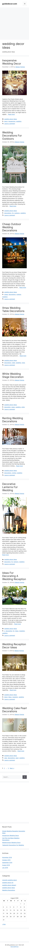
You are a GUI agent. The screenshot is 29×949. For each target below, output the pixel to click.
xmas (23, 362)
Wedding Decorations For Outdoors (12, 135)
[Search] (25, 777)
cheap (6, 294)
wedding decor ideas (10, 119)
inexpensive (11, 121)
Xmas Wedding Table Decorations (13, 309)
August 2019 (6, 865)
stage (13, 407)
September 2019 (7, 862)
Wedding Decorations (8, 890)
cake (5, 758)
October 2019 (6, 860)
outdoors (17, 213)
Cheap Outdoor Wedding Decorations (11, 227)
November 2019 (7, 857)
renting (14, 473)
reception (22, 631)
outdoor (18, 294)
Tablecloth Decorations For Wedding (13, 845)
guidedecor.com (9, 4)
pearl (17, 758)
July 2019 (5, 867)
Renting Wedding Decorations (12, 420)
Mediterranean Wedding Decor (11, 842)
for (13, 213)
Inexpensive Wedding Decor (11, 62)
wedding (18, 121)
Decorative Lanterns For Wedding (10, 487)
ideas (16, 631)
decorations (7, 213)
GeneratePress (15, 946)
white (23, 407)
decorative (7, 562)
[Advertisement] (14, 22)
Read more (11, 114)
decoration (7, 407)
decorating (9, 631)
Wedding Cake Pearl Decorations (14, 710)
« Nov (4, 924)
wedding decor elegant (9, 885)
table (13, 362)
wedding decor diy (7, 882)
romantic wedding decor (9, 880)
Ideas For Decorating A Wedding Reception (14, 576)
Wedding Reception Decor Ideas (14, 646)
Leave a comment (9, 123)
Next (12, 768)
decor (6, 121)
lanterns (16, 562)
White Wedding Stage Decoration (13, 375)
